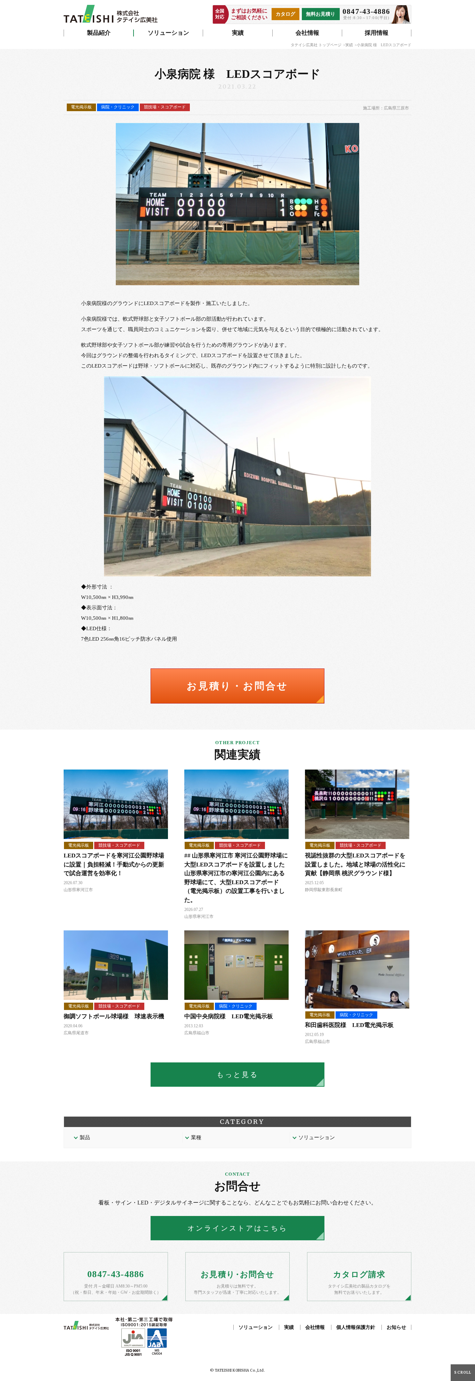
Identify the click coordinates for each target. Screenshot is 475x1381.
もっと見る (237, 1074)
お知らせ (396, 1327)
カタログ (285, 14)
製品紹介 (99, 33)
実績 (238, 33)
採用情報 (376, 33)
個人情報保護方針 (355, 1327)
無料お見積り (320, 14)
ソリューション (168, 33)
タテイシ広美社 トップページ (316, 45)
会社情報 (307, 33)
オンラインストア (237, 1228)
